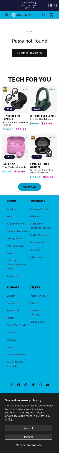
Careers (11, 253)
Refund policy (14, 276)
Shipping (34, 303)
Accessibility (13, 303)
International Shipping (36, 312)
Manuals (11, 332)
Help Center (13, 310)
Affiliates (34, 216)
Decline (28, 436)
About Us (12, 209)
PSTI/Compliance (16, 354)
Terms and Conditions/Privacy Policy (16, 264)
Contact (11, 295)
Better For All (37, 242)
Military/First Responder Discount (40, 225)
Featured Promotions (18, 231)
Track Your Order (38, 295)
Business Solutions (40, 209)
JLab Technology (16, 223)
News (9, 216)
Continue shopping (29, 52)
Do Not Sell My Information (15, 364)
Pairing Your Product (17, 325)
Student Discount (39, 235)
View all (29, 186)
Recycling (35, 250)
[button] (52, 5)
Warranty (11, 340)
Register (11, 317)
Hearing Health (14, 238)
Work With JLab (15, 245)
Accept (28, 428)
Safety (10, 347)
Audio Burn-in (37, 257)
